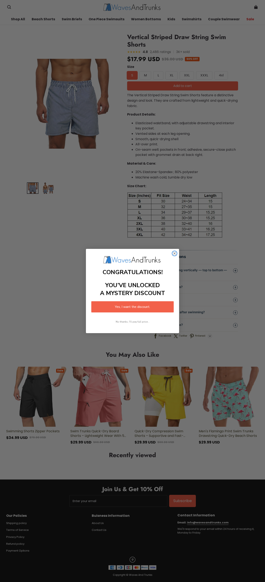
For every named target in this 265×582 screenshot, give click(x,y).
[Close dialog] (174, 253)
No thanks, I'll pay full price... (132, 321)
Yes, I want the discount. (132, 307)
